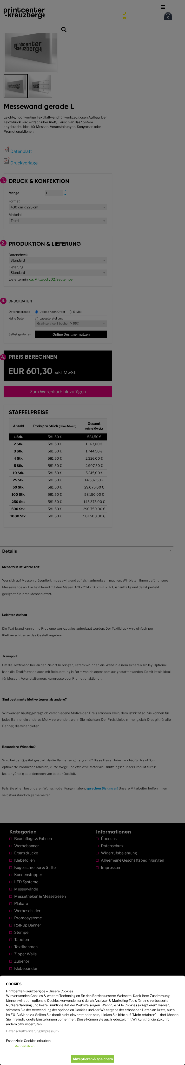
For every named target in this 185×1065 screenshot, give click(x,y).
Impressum (50, 1031)
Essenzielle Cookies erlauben (28, 1041)
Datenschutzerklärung (23, 1031)
